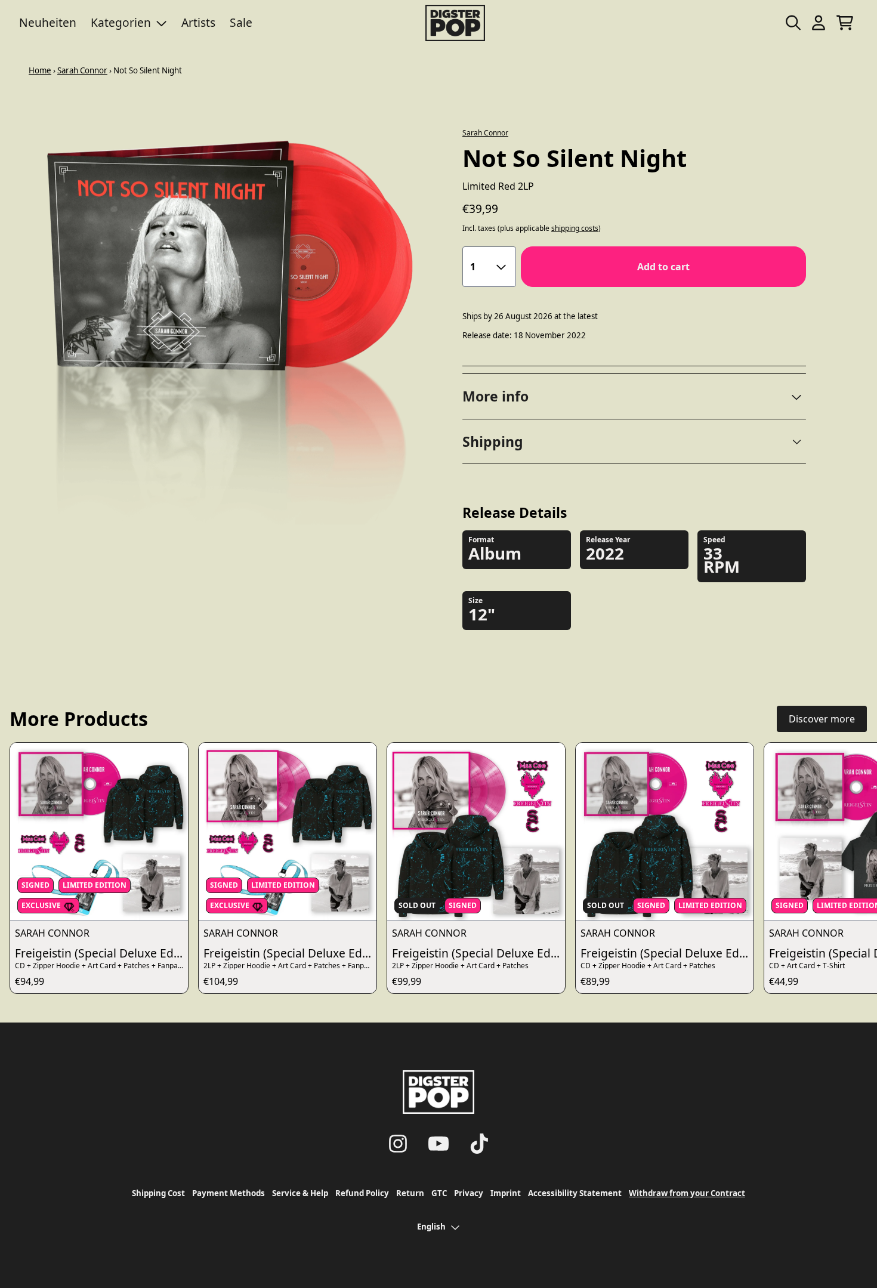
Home (40, 70)
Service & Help (300, 1193)
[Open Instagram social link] (398, 1144)
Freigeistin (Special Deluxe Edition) (101, 953)
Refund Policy (362, 1193)
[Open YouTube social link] (438, 1144)
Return (410, 1193)
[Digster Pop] (455, 23)
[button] (634, 396)
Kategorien (121, 22)
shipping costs (574, 228)
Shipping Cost (158, 1193)
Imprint (505, 1193)
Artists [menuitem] (198, 22)
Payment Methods (228, 1193)
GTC (439, 1193)
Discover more (822, 718)
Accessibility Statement (575, 1193)
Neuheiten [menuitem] (47, 22)
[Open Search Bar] (792, 22)
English (431, 1226)
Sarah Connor (82, 70)
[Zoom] (224, 310)
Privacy (468, 1193)
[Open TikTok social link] (479, 1144)
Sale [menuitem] (241, 22)
